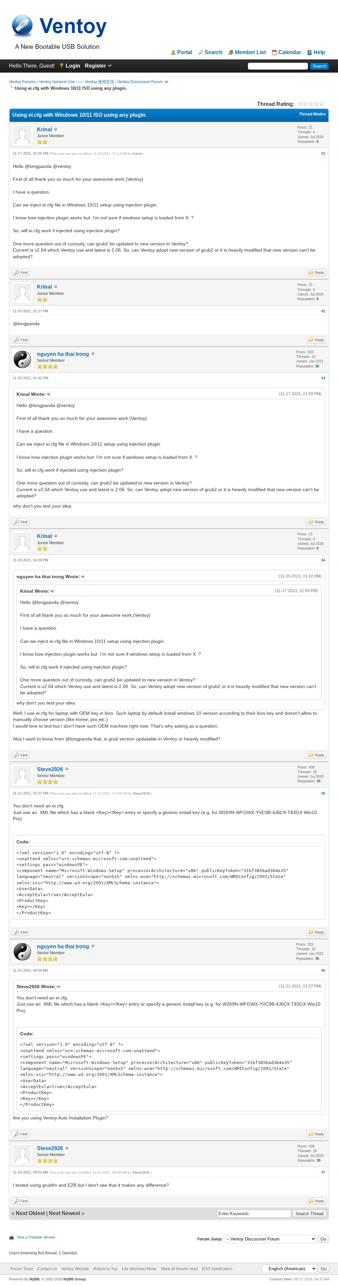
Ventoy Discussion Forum (140, 81)
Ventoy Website (75, 1269)
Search (213, 52)
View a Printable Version (36, 1237)
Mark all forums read (179, 1269)
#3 (323, 378)
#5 (323, 793)
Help (319, 52)
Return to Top (105, 1269)
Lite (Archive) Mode (139, 1269)
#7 (323, 1172)
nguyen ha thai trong (63, 354)
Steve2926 (50, 769)
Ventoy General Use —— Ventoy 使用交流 (76, 81)
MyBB (34, 1279)
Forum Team (22, 1269)
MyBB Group (74, 1279)
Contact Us (47, 1269)
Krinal (44, 129)
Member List (250, 52)
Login (73, 66)
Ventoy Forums (22, 81)
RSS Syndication (217, 1269)
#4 (323, 560)
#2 (323, 311)
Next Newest (64, 1213)
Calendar (289, 52)
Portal (184, 52)
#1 (323, 153)
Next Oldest (30, 1213)
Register (95, 66)
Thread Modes (312, 114)
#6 (323, 970)
